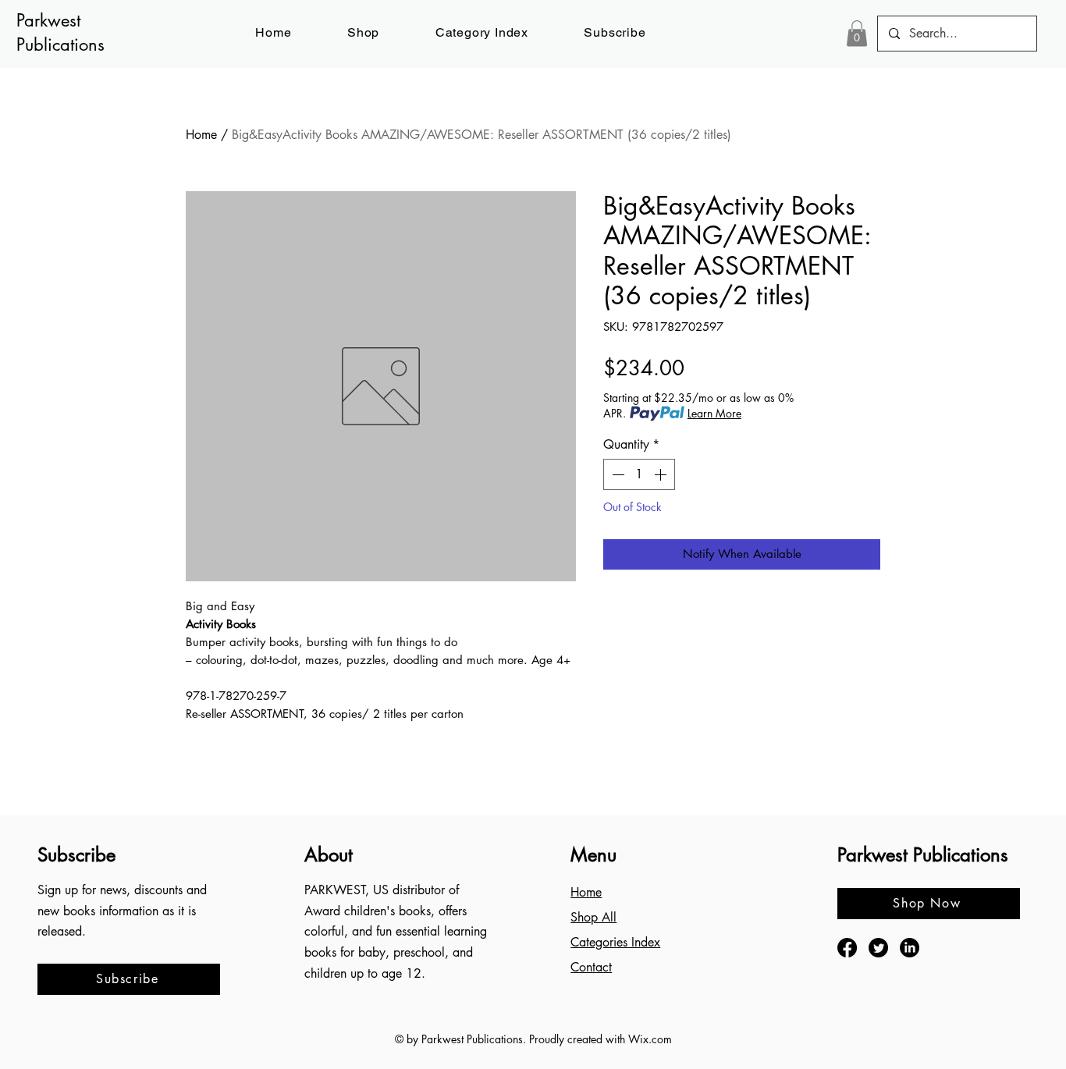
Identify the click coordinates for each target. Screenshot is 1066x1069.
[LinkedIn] (909, 947)
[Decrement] (616, 474)
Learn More (714, 413)
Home (201, 134)
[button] (615, 32)
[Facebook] (847, 947)
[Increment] (662, 474)
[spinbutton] (639, 474)
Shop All (593, 917)
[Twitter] (878, 947)
